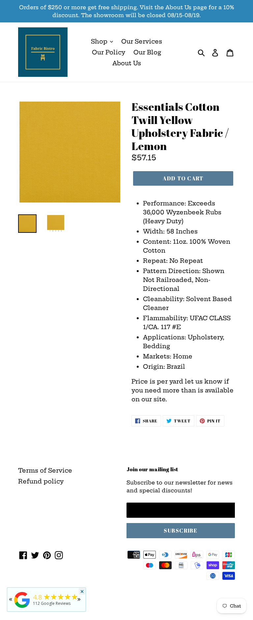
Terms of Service (45, 470)
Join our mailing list (152, 469)
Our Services (141, 41)
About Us (126, 63)
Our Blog (147, 52)
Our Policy (108, 52)
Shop (100, 41)
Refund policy (41, 481)
